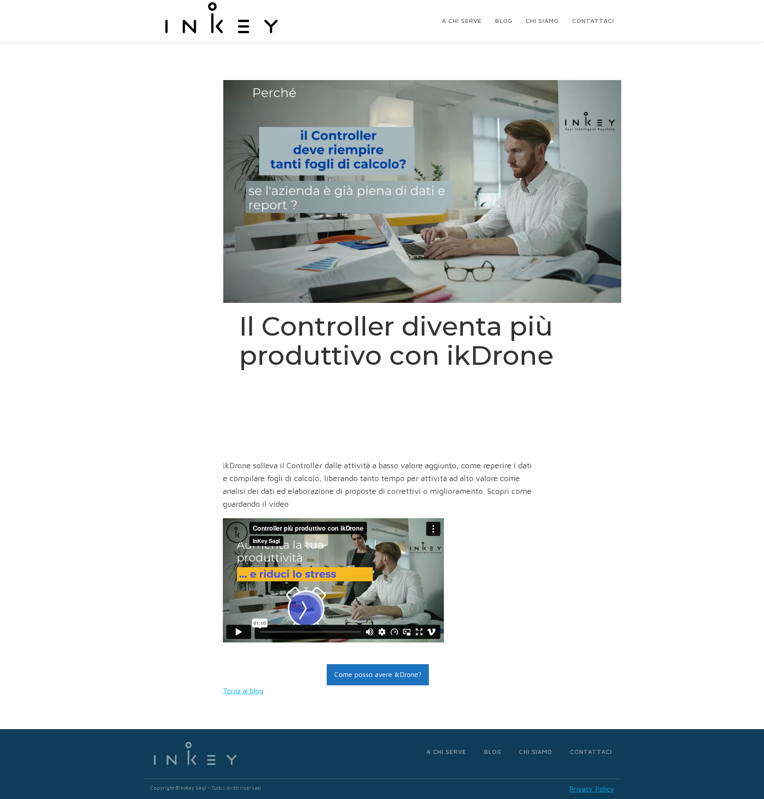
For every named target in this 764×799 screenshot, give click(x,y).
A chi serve (462, 20)
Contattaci (593, 20)
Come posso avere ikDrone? (377, 674)
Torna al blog (243, 691)
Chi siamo (542, 20)
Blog (503, 20)
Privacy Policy (591, 789)
